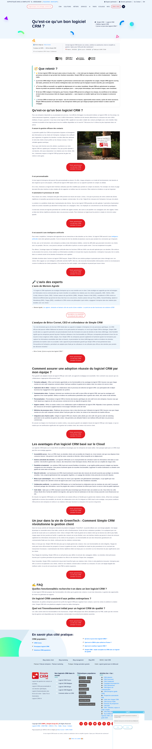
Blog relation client (48, 660)
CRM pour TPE (83, 685)
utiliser (95, 115)
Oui (118, 727)
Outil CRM (108, 660)
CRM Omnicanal (108, 679)
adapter (79, 327)
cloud (52, 448)
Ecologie (101, 6)
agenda (40, 142)
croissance (102, 117)
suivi (90, 538)
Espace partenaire (111, 2)
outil (71, 263)
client (105, 45)
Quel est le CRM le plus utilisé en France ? (98, 642)
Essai (64, 726)
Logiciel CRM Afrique (65, 686)
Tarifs (95, 6)
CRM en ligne (83, 693)
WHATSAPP (54, 1)
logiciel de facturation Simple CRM (87, 704)
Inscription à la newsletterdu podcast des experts (76, 315)
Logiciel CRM (110, 22)
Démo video (116, 6)
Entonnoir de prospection (111, 703)
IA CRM (89, 678)
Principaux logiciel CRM (41, 646)
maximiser (76, 557)
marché (80, 122)
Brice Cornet (47, 44)
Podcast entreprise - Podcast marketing (51, 664)
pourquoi (101, 448)
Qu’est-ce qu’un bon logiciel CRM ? (106, 26)
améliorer (74, 293)
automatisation (60, 203)
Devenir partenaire (126, 2)
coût (76, 499)
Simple (70, 258)
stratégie (56, 290)
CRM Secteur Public (110, 701)
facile (69, 332)
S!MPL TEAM (68, 729)
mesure (63, 239)
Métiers (76, 6)
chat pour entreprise (84, 689)
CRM (60, 6)
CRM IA (51, 726)
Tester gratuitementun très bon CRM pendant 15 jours (76, 167)
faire (62, 298)
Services (84, 6)
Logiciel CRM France (65, 680)
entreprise (41, 115)
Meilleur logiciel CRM (102, 24)
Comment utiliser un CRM (66, 693)
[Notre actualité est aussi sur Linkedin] (85, 723)
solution (36, 203)
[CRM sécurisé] (91, 59)
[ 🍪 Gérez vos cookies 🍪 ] (76, 738)
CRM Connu (38, 643)
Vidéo (60, 726)
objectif (86, 199)
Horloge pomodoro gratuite (82, 664)
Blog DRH (92, 660)
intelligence (56, 249)
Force (48, 693)
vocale (34, 263)
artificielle (63, 249)
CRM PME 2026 (108, 711)
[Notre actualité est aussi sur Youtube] (95, 723)
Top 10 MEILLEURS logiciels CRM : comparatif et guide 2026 (110, 716)
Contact (138, 2)
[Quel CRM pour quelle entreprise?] (59, 59)
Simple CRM (100, 22)
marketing (45, 555)
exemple (105, 187)
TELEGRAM (46, 1)
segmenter (38, 137)
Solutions (67, 6)
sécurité (92, 249)
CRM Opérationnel (109, 685)
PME (62, 566)
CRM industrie (108, 677)
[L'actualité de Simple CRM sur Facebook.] (99, 723)
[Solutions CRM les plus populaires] (80, 59)
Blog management (78, 660)
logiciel (72, 45)
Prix (56, 726)
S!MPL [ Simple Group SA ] (50, 723)
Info (108, 6)
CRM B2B (107, 705)
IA (89, 6)
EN (144, 2)
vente (103, 196)
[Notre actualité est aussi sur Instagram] (104, 723)
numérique (45, 142)
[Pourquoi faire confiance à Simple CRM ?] (69, 59)
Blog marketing (63, 660)
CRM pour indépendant (85, 681)
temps (115, 115)
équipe (110, 423)
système (43, 557)
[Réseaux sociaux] (123, 6)
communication (51, 293)
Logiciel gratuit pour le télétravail (108, 664)
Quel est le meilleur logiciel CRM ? (96, 646)
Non (127, 727)
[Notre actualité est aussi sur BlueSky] (81, 723)
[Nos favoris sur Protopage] (90, 723)
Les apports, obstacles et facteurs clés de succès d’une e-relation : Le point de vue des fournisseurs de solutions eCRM (78, 307)
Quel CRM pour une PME (85, 696)
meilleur (72, 189)
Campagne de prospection (111, 683)
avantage (43, 249)
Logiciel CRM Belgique (65, 683)
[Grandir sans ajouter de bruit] (108, 723)
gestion (67, 47)
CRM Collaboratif (109, 681)
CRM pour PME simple (84, 700)
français (64, 258)
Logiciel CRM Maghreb (65, 690)
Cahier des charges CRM (111, 699)
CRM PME (44, 726)
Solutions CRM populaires (42, 650)
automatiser (115, 203)
